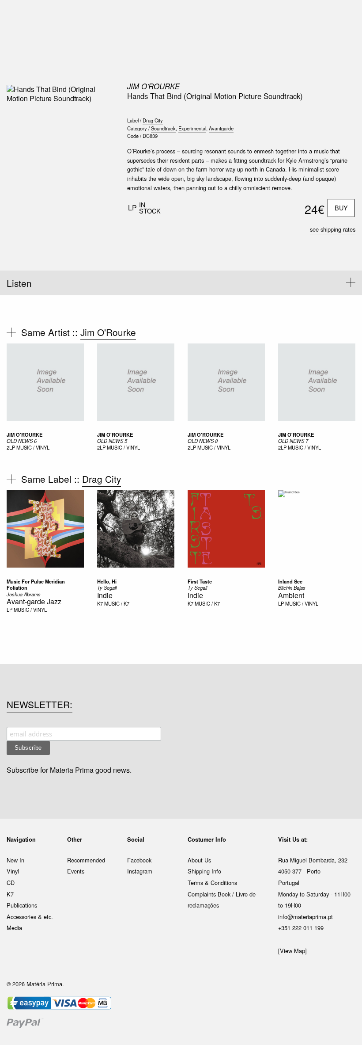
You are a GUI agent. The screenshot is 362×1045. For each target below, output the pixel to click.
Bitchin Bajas (291, 587)
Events (75, 871)
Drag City (153, 120)
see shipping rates (332, 229)
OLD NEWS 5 (112, 440)
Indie (105, 595)
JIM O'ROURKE (24, 434)
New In (15, 860)
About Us (199, 860)
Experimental (192, 128)
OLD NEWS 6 (22, 440)
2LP (11, 447)
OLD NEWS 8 (203, 440)
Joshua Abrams (24, 594)
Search (343, 44)
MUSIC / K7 (116, 603)
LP (9, 609)
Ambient (291, 595)
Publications (22, 905)
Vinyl (13, 871)
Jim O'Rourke (153, 86)
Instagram (139, 871)
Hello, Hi (107, 581)
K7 (100, 603)
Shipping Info (204, 871)
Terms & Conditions (212, 882)
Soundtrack (163, 128)
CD (11, 882)
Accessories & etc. (30, 916)
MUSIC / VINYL (32, 447)
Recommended (86, 860)
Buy (341, 207)
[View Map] (292, 950)
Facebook (139, 860)
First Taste (200, 581)
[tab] (181, 283)
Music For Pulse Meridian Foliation (36, 584)
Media (14, 927)
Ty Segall (107, 587)
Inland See (290, 581)
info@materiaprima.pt (305, 916)
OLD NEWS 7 (293, 440)
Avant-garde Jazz (34, 601)
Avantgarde (221, 128)
